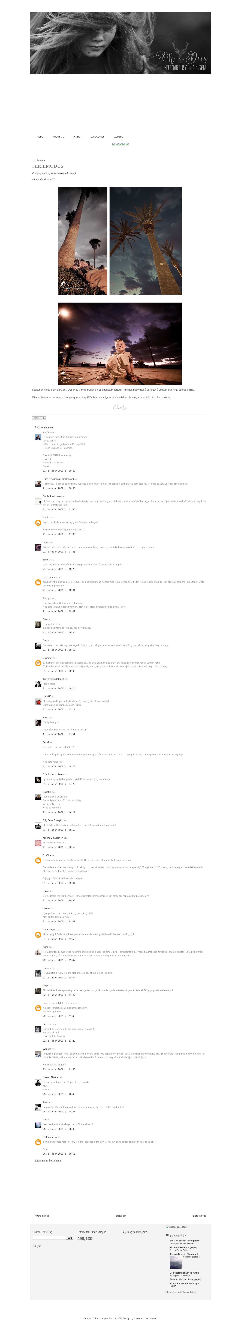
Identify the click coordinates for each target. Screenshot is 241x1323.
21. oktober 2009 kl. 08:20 (59, 569)
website (118, 137)
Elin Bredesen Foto (52, 774)
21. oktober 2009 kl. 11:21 (59, 709)
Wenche (47, 1049)
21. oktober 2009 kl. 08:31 (59, 590)
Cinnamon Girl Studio (145, 1318)
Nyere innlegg (42, 1215)
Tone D (46, 559)
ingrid (45, 947)
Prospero (47, 968)
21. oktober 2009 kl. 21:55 (59, 939)
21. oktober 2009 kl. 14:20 (59, 766)
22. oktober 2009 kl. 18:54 (59, 977)
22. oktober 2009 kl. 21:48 (59, 1016)
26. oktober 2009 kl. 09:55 (59, 1153)
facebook (182, 1227)
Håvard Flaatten (51, 1077)
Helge (46, 542)
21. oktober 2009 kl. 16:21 (59, 812)
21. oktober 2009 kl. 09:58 (59, 650)
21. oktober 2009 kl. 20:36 (59, 900)
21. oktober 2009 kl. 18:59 (59, 847)
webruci (47, 432)
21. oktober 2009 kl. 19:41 (59, 883)
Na (44, 1119)
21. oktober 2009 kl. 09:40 (59, 632)
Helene (46, 908)
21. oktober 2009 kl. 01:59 (59, 509)
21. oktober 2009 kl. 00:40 (59, 471)
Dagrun (46, 640)
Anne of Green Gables (179, 1250)
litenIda (46, 517)
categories (97, 137)
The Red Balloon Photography (185, 1241)
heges (46, 985)
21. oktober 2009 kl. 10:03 (59, 671)
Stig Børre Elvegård (53, 820)
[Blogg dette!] (37, 418)
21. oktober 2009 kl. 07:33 (59, 534)
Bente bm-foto (50, 577)
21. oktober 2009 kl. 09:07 (59, 611)
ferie (44, 173)
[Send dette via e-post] (34, 418)
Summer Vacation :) (191, 1257)
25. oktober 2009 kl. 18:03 (59, 1129)
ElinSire (47, 855)
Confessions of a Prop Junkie (184, 1273)
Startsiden (121, 1215)
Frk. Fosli (48, 1024)
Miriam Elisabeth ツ (53, 838)
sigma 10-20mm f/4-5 (58, 173)
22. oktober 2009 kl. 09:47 (59, 960)
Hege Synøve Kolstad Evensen (59, 1003)
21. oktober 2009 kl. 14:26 (59, 784)
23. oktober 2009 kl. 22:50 (59, 1069)
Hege (45, 717)
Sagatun (47, 792)
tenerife (72, 173)
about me (58, 137)
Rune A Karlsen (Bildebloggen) (58, 479)
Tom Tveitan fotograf (53, 679)
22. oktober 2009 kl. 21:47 (59, 995)
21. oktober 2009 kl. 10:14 (59, 688)
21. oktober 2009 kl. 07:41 (59, 551)
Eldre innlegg (199, 1215)
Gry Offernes (49, 929)
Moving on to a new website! (182, 1243)
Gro (45, 619)
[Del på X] (40, 418)
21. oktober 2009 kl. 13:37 (59, 734)
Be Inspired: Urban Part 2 (180, 1275)
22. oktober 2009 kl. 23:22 (59, 1041)
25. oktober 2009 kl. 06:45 (59, 1094)
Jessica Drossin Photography (185, 1254)
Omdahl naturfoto (52, 496)
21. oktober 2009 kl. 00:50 (59, 488)
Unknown (47, 658)
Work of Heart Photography (183, 1247)
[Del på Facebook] (44, 418)
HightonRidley (50, 1137)
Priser (77, 137)
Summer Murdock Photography (185, 1279)
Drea (45, 891)
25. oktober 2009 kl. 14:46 (59, 1111)
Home (40, 137)
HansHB (47, 696)
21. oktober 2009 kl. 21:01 (59, 921)
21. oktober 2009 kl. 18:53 (59, 830)
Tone (45, 1102)
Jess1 (46, 742)
